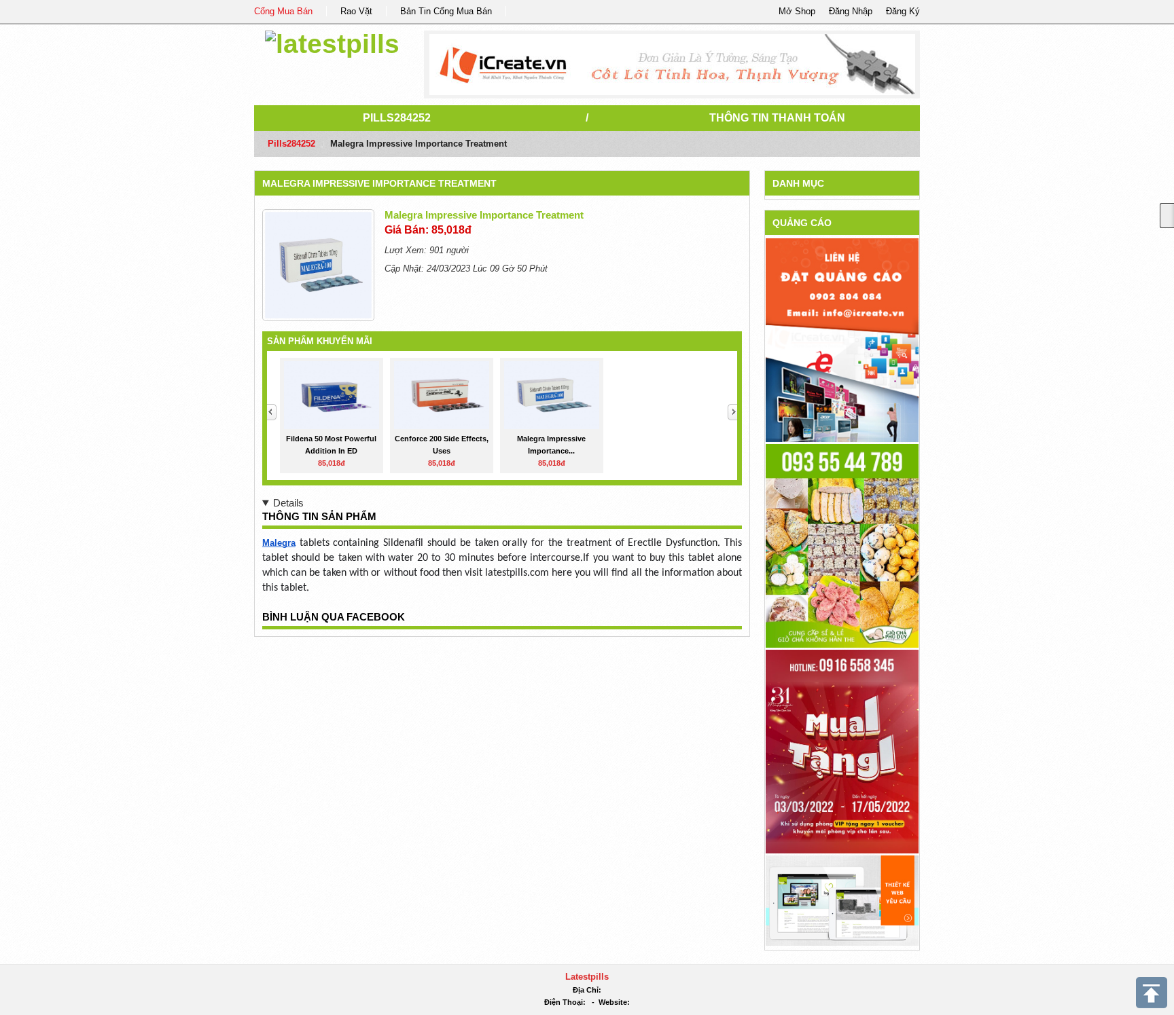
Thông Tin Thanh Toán (777, 118)
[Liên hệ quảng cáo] (842, 339)
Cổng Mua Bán (283, 11)
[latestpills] (332, 41)
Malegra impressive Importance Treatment (379, 183)
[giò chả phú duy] (842, 545)
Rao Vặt (356, 11)
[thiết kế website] (672, 64)
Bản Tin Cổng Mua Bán (446, 11)
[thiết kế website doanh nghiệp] (842, 900)
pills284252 (397, 118)
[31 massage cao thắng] (842, 750)
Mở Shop (797, 11)
